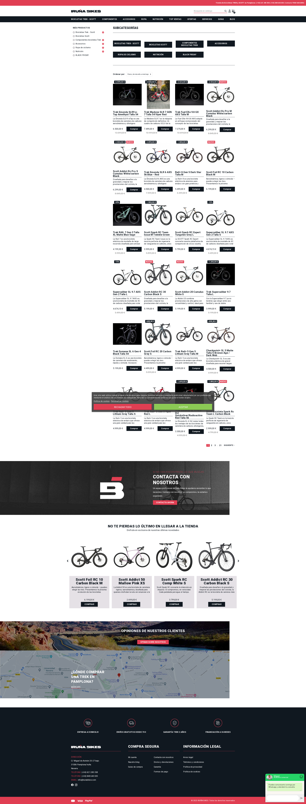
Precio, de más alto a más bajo (138, 74)
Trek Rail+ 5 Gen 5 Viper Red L (157, 412)
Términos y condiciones (193, 762)
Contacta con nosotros (163, 757)
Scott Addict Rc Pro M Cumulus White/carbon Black (219, 113)
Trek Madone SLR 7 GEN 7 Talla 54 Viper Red (158, 113)
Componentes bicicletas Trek (189, 44)
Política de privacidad (192, 767)
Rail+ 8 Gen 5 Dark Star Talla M (188, 173)
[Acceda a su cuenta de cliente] (229, 11)
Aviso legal (188, 757)
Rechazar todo (122, 407)
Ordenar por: (119, 74)
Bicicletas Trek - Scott (126, 43)
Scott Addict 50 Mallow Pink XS (132, 581)
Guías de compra (135, 767)
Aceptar (183, 407)
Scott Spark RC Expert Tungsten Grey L (187, 233)
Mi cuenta (132, 757)
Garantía (157, 767)
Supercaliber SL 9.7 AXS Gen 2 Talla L (127, 293)
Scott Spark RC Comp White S (174, 581)
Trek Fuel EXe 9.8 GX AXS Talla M (187, 113)
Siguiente (229, 445)
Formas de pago (161, 772)
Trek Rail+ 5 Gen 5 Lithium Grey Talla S (124, 412)
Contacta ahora (165, 502)
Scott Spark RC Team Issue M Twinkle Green (157, 233)
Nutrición (158, 54)
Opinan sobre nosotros (153, 642)
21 (220, 445)
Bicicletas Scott (158, 45)
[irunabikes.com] (86, 11)
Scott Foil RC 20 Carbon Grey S (157, 352)
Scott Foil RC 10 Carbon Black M (219, 173)
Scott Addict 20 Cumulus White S (189, 293)
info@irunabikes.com (87, 780)
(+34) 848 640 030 (277, 3)
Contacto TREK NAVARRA (294, 3)
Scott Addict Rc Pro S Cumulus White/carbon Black (126, 173)
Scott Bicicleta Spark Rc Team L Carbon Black (220, 412)
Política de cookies (191, 772)
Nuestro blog (133, 762)
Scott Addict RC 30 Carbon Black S (155, 293)
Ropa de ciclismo (127, 54)
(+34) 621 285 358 (262, 3)
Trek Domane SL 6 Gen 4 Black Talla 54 (127, 352)
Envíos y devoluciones (163, 762)
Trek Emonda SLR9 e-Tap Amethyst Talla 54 (125, 113)
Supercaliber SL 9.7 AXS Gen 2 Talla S (220, 233)
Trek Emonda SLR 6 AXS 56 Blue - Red (158, 173)
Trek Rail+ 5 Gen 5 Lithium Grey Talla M (186, 352)
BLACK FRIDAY (189, 54)
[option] (89, 573)
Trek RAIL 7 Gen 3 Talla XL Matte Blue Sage (126, 233)
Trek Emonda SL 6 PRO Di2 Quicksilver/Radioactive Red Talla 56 (188, 414)
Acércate (76, 687)
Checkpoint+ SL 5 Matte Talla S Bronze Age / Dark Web (219, 352)
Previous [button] (67, 561)
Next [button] (238, 561)
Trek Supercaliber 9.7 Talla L (218, 293)
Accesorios (221, 43)
